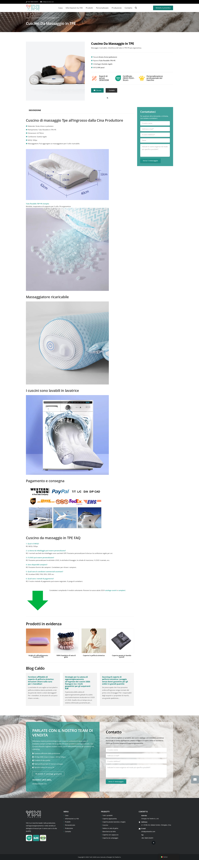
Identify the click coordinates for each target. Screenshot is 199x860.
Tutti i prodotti (108, 815)
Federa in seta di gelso (110, 828)
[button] (136, 8)
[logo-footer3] (33, 814)
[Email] (195, 779)
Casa (66, 815)
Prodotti (67, 822)
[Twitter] (107, 98)
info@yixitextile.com (39, 784)
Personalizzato (70, 825)
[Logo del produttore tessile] (33, 8)
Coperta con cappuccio (110, 835)
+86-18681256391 (147, 838)
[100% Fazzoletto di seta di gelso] (66, 643)
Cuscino (105, 825)
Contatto (68, 831)
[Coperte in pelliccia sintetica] (93, 643)
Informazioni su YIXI (72, 819)
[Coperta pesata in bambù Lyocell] (121, 643)
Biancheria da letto (109, 831)
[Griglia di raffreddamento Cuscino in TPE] (38, 643)
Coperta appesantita (110, 819)
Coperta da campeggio (110, 838)
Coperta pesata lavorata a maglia (114, 822)
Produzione (69, 828)
